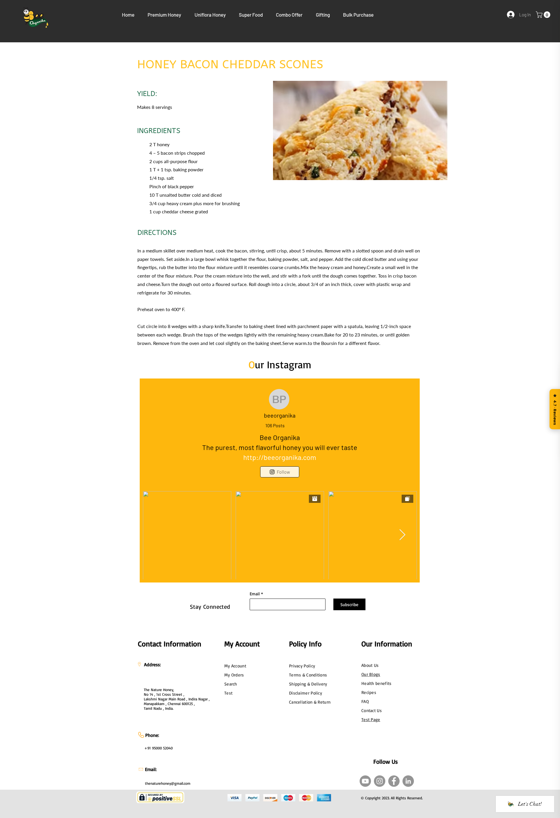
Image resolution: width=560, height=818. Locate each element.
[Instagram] (379, 781)
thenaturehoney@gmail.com (167, 783)
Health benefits (376, 683)
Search (230, 684)
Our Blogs (370, 674)
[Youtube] (365, 781)
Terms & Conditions (308, 675)
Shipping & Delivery (308, 684)
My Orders (234, 675)
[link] (544, 14)
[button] (164, 14)
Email (255, 594)
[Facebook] (394, 781)
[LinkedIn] (408, 781)
